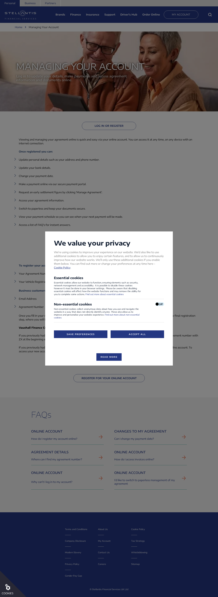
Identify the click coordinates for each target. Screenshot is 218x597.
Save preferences (80, 334)
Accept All (137, 334)
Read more (109, 357)
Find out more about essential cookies (104, 294)
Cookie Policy (62, 267)
